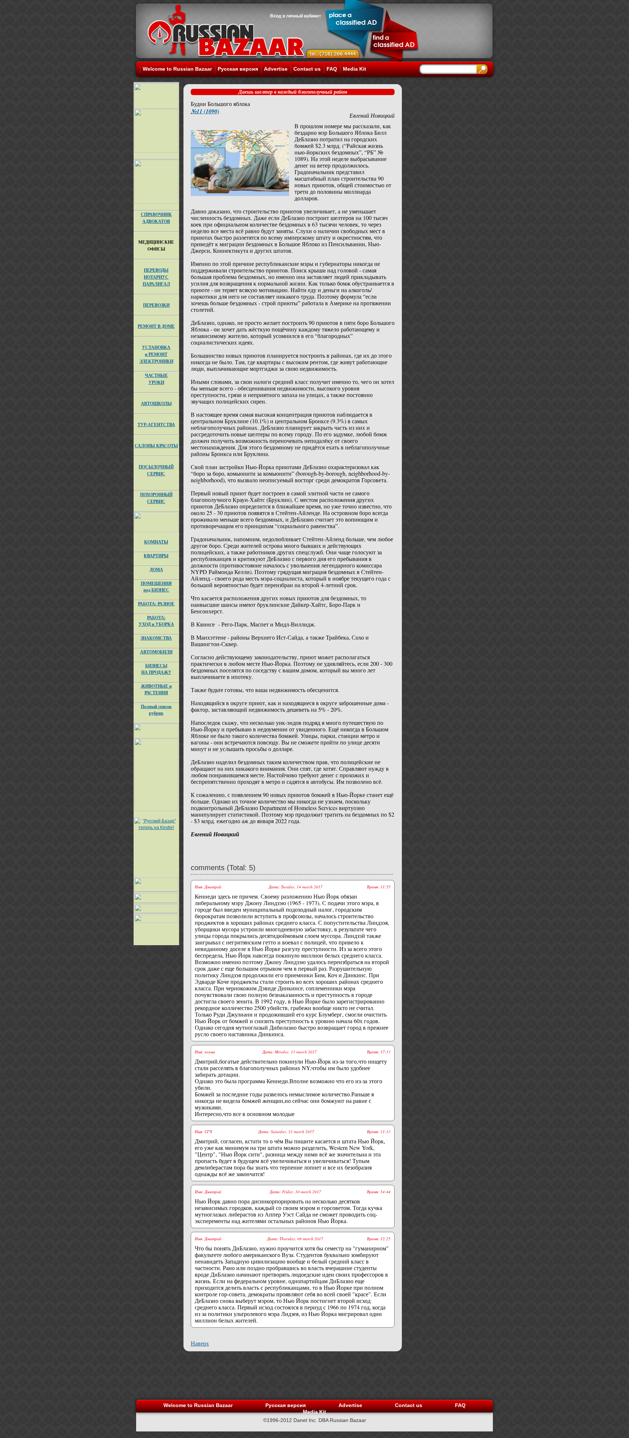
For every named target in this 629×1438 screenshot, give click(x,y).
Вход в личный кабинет (295, 16)
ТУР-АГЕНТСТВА (156, 424)
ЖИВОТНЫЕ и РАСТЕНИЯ (156, 689)
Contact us (307, 69)
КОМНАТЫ (156, 542)
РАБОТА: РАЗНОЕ (156, 604)
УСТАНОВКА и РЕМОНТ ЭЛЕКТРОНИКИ (156, 354)
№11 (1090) (205, 111)
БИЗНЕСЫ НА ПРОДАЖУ (156, 669)
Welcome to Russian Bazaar (177, 69)
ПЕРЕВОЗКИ (156, 305)
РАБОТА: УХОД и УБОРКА (156, 620)
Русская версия (238, 69)
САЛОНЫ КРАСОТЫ (156, 446)
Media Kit (354, 69)
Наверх (200, 1343)
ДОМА (156, 569)
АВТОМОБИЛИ (156, 652)
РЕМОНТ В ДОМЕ (156, 326)
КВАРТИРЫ (156, 556)
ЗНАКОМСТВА (156, 638)
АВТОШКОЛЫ (156, 403)
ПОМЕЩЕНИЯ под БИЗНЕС (156, 586)
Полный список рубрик (156, 709)
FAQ (332, 69)
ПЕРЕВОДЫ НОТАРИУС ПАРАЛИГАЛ (156, 277)
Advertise (276, 69)
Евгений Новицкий (372, 115)
